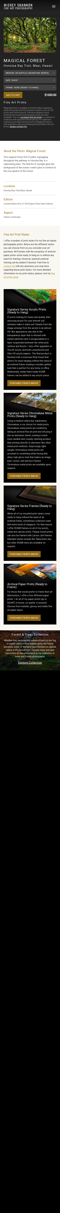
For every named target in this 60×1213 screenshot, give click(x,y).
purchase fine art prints (31, 117)
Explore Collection (30, 662)
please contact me (18, 126)
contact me (9, 266)
